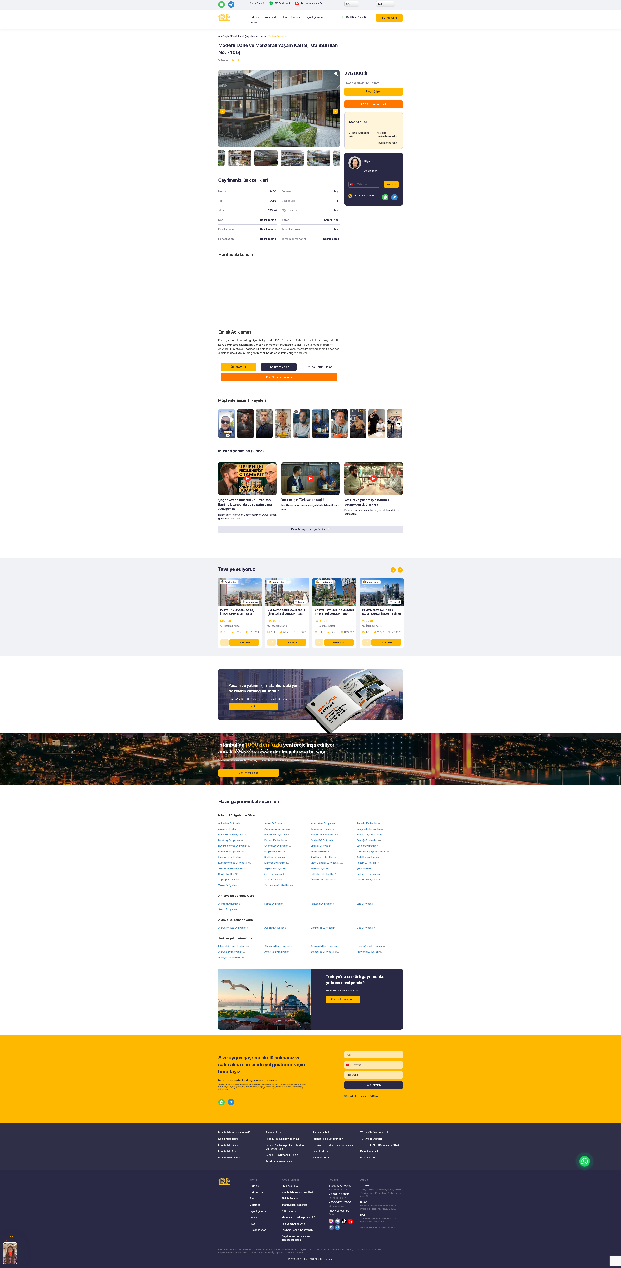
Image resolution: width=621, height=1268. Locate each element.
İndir (253, 706)
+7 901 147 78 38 (339, 1194)
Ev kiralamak (367, 1157)
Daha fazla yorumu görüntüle (308, 529)
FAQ (252, 1223)
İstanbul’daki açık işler (294, 1204)
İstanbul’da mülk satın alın (328, 1138)
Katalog (254, 17)
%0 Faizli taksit (282, 3)
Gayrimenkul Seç (249, 772)
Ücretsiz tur (238, 367)
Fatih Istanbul (321, 1132)
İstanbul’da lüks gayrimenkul (282, 1138)
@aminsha (389, 1227)
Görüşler (296, 17)
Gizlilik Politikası (370, 1096)
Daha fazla (244, 642)
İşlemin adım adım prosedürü (298, 1217)
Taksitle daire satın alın (279, 1161)
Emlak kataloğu (239, 36)
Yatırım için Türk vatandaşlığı (303, 500)
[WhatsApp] (584, 1161)
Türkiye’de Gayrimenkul (374, 1132)
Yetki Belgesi (288, 1211)
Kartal (263, 36)
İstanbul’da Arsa (227, 1151)
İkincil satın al (321, 1151)
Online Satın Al (257, 3)
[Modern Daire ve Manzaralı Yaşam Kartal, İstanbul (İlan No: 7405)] (239, 158)
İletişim (254, 22)
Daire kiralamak (369, 1151)
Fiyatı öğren (373, 91)
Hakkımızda (270, 17)
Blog (284, 17)
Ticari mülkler (274, 1132)
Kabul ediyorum (362, 1096)
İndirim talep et (279, 367)
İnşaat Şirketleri (315, 17)
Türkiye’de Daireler (371, 1138)
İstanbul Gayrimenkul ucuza (282, 1155)
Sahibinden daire (228, 1138)
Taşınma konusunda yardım (297, 1230)
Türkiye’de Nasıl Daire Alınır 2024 (379, 1145)
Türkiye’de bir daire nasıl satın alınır (333, 1145)
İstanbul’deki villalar (229, 1157)
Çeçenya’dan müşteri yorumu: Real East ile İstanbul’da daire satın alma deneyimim (245, 504)
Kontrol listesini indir (343, 999)
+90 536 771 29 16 (355, 16)
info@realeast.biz (339, 1210)
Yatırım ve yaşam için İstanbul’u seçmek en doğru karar (368, 502)
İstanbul (254, 36)
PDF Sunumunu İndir (279, 377)
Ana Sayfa (223, 36)
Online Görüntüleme (319, 367)
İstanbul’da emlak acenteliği (234, 1132)
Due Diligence (258, 1230)
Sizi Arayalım (389, 17)
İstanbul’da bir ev (228, 1145)
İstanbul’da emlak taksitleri (297, 1192)
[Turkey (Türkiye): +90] (352, 184)
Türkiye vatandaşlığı (311, 3)
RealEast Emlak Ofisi (293, 1223)
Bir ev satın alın (321, 1157)
